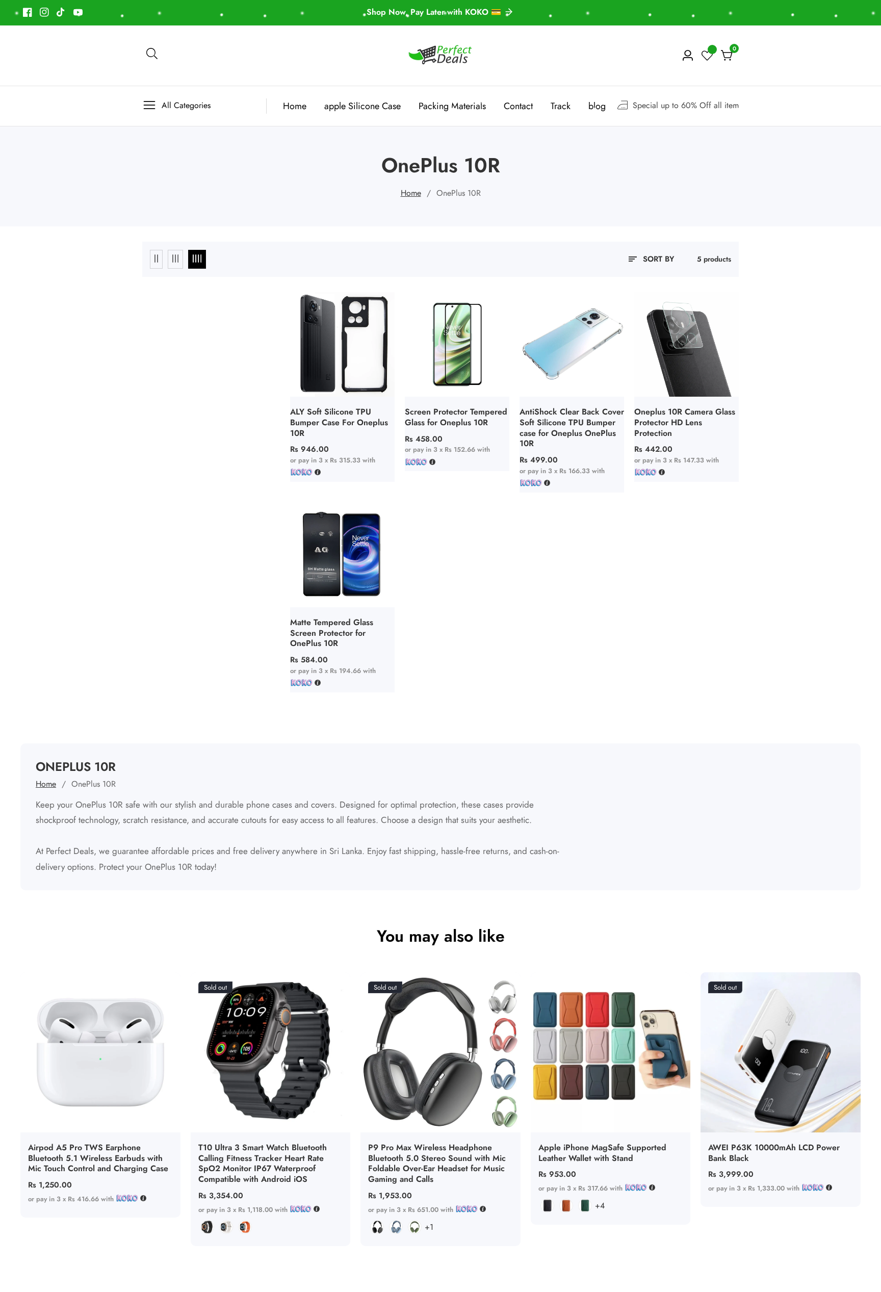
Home (294, 106)
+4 (600, 1205)
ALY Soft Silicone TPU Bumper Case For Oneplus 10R (339, 422)
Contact (518, 106)
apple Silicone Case (362, 106)
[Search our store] (152, 55)
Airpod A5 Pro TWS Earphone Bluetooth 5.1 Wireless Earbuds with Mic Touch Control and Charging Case (98, 1158)
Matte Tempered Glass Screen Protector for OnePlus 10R (331, 633)
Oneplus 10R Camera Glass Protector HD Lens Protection (684, 422)
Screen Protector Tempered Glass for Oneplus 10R (456, 417)
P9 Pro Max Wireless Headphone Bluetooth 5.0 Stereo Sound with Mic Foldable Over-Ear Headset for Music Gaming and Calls (437, 1164)
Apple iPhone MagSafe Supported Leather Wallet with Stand (602, 1153)
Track (561, 106)
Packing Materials (452, 106)
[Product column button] (156, 259)
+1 (429, 1227)
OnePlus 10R (458, 193)
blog (597, 106)
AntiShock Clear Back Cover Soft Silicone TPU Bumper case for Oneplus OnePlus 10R (572, 428)
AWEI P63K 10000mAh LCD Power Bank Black (774, 1153)
